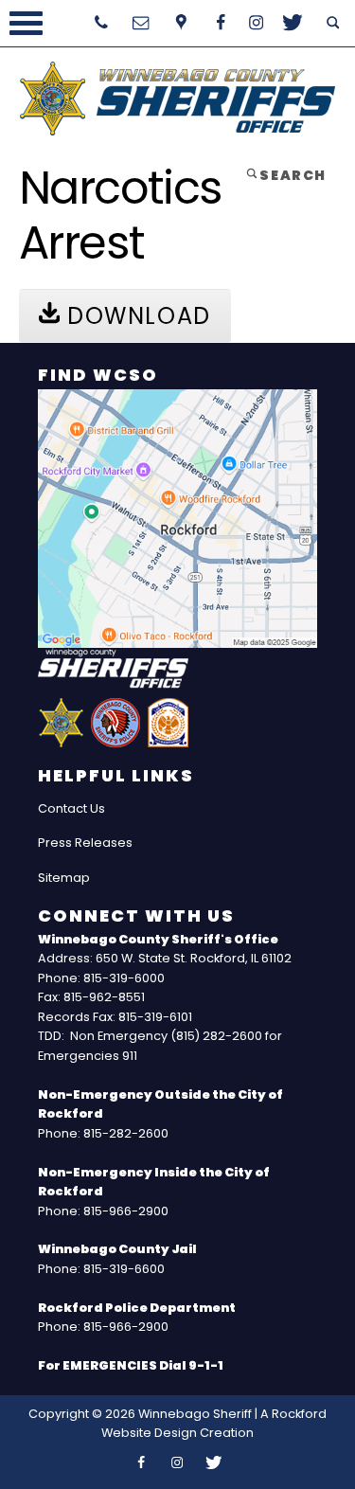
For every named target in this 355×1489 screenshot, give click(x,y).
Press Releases (85, 842)
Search (292, 175)
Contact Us (71, 808)
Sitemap (64, 878)
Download (135, 316)
